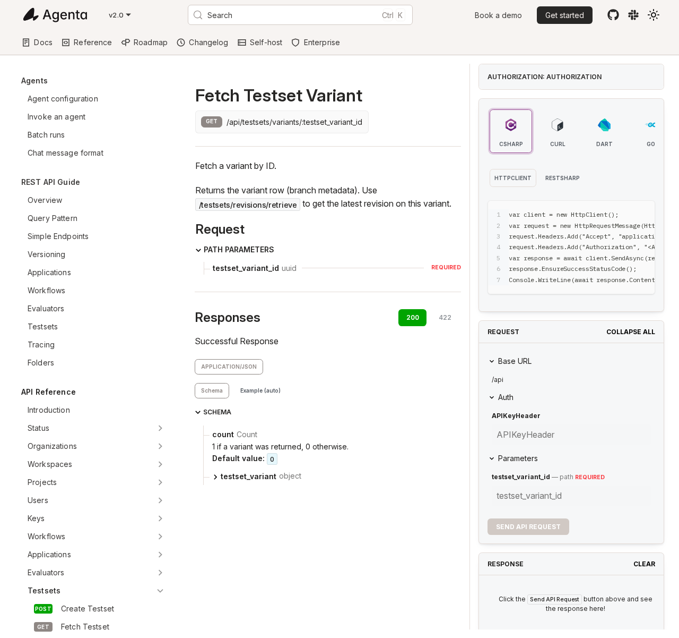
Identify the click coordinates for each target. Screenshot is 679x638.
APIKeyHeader (516, 416)
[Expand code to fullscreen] (642, 214)
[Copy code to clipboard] (623, 214)
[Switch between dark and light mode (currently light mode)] (653, 14)
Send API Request (528, 527)
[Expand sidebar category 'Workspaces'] (160, 464)
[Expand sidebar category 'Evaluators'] (160, 572)
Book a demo (498, 15)
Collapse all (630, 332)
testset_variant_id (521, 477)
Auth (505, 397)
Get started (564, 15)
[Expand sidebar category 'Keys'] (160, 518)
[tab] (212, 390)
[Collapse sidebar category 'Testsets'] (160, 590)
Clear (644, 564)
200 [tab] (412, 317)
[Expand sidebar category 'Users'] (160, 500)
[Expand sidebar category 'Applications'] (160, 554)
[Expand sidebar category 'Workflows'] (160, 536)
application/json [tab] (229, 366)
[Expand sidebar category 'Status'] (160, 428)
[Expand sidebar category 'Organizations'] (160, 446)
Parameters (518, 458)
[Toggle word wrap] (604, 214)
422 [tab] (445, 317)
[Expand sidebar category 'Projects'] (160, 482)
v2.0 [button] (116, 15)
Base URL (515, 360)
